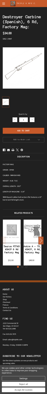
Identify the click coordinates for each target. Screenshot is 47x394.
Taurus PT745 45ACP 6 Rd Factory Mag (12, 249)
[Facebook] (4, 150)
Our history (7, 297)
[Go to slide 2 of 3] (22, 267)
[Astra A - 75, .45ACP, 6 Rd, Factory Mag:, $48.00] (32, 231)
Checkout (6, 302)
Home (5, 294)
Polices (5, 305)
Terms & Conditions (10, 307)
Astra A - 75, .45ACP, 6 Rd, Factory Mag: (32, 249)
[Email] (8, 150)
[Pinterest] (21, 150)
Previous (3, 241)
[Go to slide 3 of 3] (26, 267)
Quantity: (23, 114)
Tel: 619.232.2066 (9, 328)
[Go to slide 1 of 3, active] (18, 267)
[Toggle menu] (3, 3)
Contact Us (7, 310)
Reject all (23, 384)
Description (23, 156)
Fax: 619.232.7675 (9, 334)
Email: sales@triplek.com (12, 339)
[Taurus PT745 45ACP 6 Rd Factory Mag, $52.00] (12, 231)
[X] (17, 150)
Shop (5, 299)
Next (41, 241)
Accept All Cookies (24, 389)
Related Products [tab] (23, 213)
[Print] (13, 150)
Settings (23, 378)
